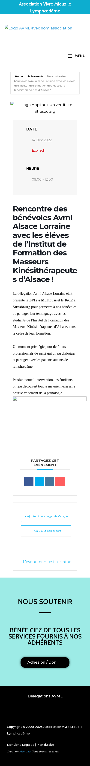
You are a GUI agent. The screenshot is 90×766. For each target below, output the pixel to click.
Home (19, 76)
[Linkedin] (49, 481)
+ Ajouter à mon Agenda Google (46, 516)
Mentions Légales (20, 744)
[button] (45, 713)
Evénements (35, 76)
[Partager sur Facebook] (28, 481)
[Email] (60, 481)
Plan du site (45, 744)
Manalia (25, 751)
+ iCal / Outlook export (46, 530)
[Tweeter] (39, 481)
